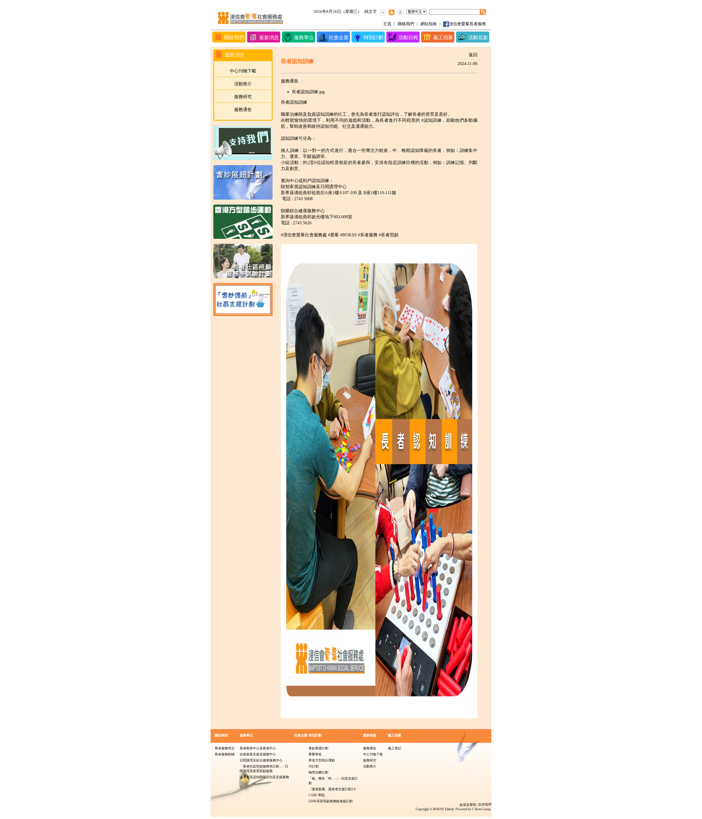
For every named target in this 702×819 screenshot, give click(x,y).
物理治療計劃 (318, 772)
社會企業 (300, 735)
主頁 (387, 24)
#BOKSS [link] (348, 235)
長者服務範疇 (224, 754)
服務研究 (243, 96)
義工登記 (394, 748)
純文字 (370, 11)
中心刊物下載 (243, 71)
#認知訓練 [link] (431, 120)
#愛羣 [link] (333, 235)
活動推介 (243, 83)
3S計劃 (313, 766)
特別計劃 (315, 735)
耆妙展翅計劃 (318, 748)
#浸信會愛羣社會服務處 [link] (304, 235)
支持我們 (484, 804)
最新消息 (369, 735)
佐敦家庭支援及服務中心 (258, 754)
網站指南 (428, 24)
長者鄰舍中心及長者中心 (258, 748)
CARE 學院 (316, 795)
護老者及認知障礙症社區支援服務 (264, 777)
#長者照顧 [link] (388, 235)
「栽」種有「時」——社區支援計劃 (333, 781)
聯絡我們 (406, 24)
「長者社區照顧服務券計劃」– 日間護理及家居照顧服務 (264, 768)
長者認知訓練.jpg (308, 91)
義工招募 (394, 735)
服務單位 (246, 735)
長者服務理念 (224, 748)
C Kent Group (481, 809)
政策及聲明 (468, 805)
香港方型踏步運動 (321, 760)
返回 (473, 54)
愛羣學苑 (315, 754)
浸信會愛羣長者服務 (467, 24)
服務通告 (243, 109)
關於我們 (221, 735)
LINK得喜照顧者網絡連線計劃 (330, 801)
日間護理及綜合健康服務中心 (261, 760)
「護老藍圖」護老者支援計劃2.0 (331, 789)
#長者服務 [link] (368, 235)
